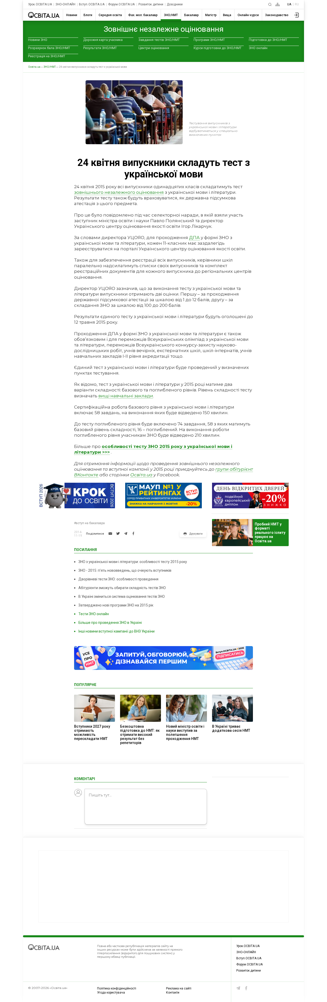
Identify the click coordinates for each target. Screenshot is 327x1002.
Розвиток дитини (151, 4)
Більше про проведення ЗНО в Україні (110, 623)
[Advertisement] (163, 886)
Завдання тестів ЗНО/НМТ (159, 40)
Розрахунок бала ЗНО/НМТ (49, 48)
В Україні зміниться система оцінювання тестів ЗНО (121, 596)
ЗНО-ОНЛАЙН (65, 4)
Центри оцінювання (153, 48)
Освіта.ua (141, 474)
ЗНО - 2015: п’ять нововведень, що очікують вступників (124, 570)
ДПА (194, 237)
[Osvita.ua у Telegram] (238, 988)
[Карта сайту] (277, 4)
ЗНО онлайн (258, 48)
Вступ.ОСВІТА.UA (91, 4)
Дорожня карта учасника (103, 40)
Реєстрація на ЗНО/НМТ (46, 56)
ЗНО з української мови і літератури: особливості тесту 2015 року (132, 562)
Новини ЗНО (37, 40)
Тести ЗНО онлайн (93, 614)
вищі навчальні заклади (125, 395)
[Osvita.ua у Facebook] (246, 988)
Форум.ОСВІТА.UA (121, 4)
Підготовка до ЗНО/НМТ (268, 40)
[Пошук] (270, 4)
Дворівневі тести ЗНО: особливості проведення (118, 579)
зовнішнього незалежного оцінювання (119, 192)
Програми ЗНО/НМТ (209, 40)
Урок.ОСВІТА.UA (40, 4)
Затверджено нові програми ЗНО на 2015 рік (115, 605)
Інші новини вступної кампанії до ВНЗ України (116, 631)
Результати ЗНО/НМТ (100, 48)
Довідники (175, 4)
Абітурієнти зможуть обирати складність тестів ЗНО (122, 588)
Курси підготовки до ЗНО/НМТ (217, 48)
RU (297, 4)
